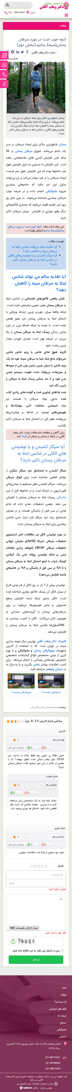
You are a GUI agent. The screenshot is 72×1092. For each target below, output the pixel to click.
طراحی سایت (46, 1088)
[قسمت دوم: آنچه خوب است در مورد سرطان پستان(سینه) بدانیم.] (36, 87)
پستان (54, 707)
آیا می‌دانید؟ (60, 1002)
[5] (46, 866)
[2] (35, 866)
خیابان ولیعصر (54, 669)
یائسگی (61, 497)
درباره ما (62, 1016)
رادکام (35, 1088)
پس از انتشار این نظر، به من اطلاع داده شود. (36, 951)
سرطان (63, 1023)
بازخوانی (13, 940)
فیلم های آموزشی (57, 1009)
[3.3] (8, 721)
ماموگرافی (51, 191)
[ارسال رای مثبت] (33, 747)
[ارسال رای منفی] (47, 747)
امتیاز (60, 866)
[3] (38, 866)
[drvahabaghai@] (4, 55)
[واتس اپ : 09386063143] (4, 65)
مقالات (63, 995)
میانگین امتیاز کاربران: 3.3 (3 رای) (43, 721)
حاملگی (62, 1037)
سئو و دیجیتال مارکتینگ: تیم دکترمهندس (35, 1083)
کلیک (24, 436)
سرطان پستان (23, 151)
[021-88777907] (4, 74)
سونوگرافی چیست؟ (21, 692)
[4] (42, 866)
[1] (31, 866)
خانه (64, 988)
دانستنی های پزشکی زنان (41, 707)
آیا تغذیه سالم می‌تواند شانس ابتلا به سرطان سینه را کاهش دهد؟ (34, 249)
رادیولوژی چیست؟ (51, 692)
